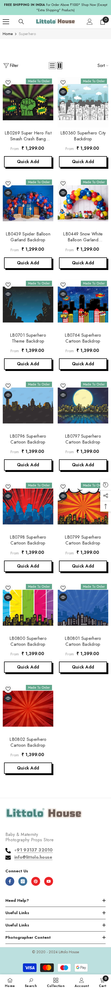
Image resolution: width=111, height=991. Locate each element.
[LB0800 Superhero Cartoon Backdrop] (28, 608)
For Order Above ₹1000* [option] (55, 7)
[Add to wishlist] (8, 82)
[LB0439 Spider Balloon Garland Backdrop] (28, 203)
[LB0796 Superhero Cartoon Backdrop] (28, 405)
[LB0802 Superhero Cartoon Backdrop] (28, 709)
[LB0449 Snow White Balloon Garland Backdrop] (83, 203)
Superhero (27, 33)
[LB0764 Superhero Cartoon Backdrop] (83, 304)
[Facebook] (9, 881)
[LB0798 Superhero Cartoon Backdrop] (28, 506)
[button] (52, 65)
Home (8, 33)
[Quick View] (8, 92)
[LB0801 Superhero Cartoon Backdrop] (83, 608)
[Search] (21, 21)
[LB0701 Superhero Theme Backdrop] (28, 304)
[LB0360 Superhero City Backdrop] (83, 102)
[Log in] (90, 22)
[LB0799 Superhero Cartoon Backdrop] (83, 506)
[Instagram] (22, 881)
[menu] (6, 21)
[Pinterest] (35, 881)
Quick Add (28, 162)
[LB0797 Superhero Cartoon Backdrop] (83, 405)
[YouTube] (48, 881)
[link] (30, 982)
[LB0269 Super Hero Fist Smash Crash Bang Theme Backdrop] (28, 102)
